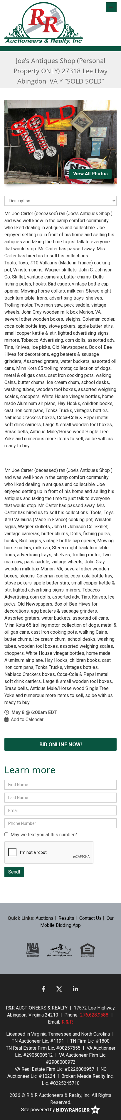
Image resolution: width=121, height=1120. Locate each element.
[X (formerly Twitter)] (59, 988)
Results (66, 918)
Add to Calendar (27, 719)
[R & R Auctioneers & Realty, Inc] (43, 23)
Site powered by (38, 1109)
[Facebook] (43, 988)
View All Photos (90, 173)
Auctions (44, 918)
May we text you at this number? (42, 834)
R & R (67, 1022)
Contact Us (90, 918)
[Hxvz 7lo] (87, 950)
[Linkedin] (75, 988)
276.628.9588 (94, 1015)
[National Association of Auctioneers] (33, 950)
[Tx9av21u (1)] (59, 950)
